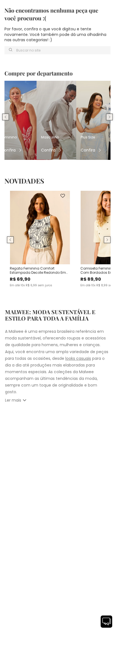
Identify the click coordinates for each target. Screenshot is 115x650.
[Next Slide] (109, 117)
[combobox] (57, 50)
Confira (8, 150)
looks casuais (78, 358)
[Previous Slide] (5, 117)
